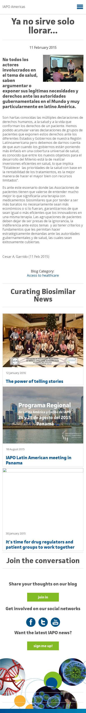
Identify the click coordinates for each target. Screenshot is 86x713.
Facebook (30, 619)
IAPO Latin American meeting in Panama (38, 460)
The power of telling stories (34, 381)
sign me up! (43, 646)
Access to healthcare (43, 275)
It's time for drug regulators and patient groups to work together (40, 544)
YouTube (55, 619)
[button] (80, 7)
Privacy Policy (43, 697)
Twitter (43, 619)
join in (43, 597)
